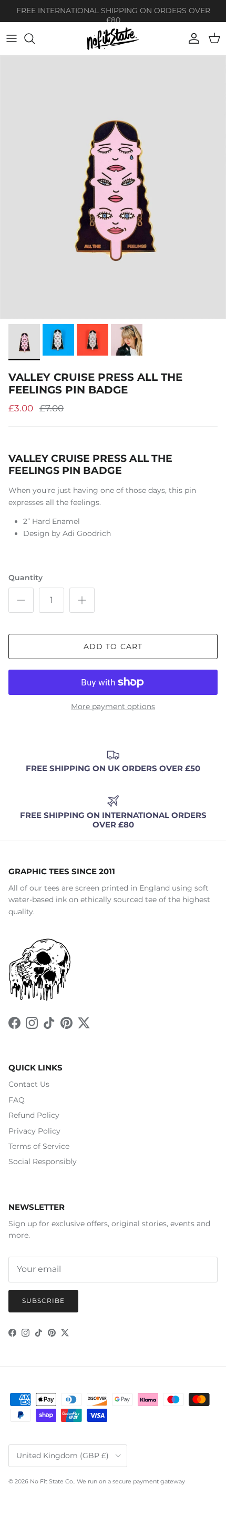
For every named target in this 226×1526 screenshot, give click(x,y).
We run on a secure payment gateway (131, 1481)
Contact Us (28, 1084)
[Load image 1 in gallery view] (113, 187)
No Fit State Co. (52, 1481)
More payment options (113, 706)
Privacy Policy (34, 1131)
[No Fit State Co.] (113, 38)
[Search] (34, 38)
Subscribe (43, 1301)
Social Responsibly (42, 1161)
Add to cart (113, 646)
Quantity (25, 577)
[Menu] (11, 38)
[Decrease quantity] (21, 600)
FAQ (16, 1100)
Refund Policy (33, 1115)
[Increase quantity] (82, 600)
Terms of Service (38, 1146)
